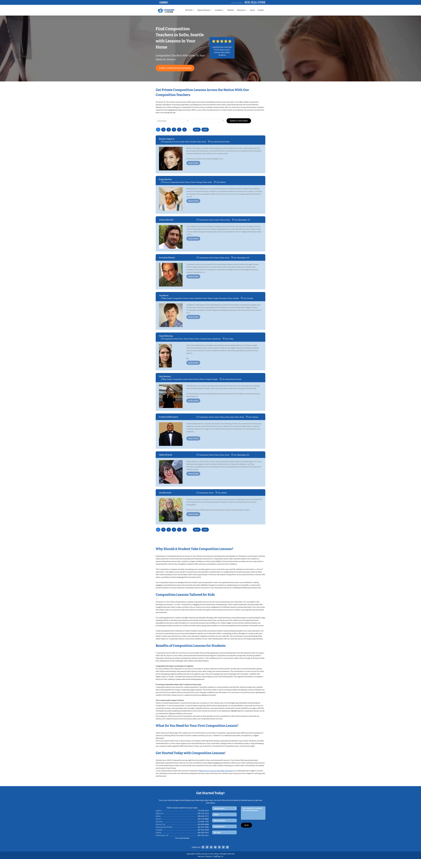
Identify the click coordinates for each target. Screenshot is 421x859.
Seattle (224, 493)
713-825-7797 (203, 821)
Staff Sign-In (218, 856)
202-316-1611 (203, 813)
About (252, 10)
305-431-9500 (203, 827)
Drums (176, 142)
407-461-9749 (203, 830)
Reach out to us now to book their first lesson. (216, 771)
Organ (215, 298)
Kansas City (160, 824)
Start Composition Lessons (175, 68)
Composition (168, 142)
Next (196, 129)
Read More (193, 163)
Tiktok (223, 847)
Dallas (231, 339)
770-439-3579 (203, 811)
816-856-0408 (203, 824)
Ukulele (193, 142)
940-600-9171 (203, 816)
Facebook (203, 847)
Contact (261, 10)
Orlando (250, 298)
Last (205, 129)
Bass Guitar (167, 298)
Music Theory (185, 182)
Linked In (211, 847)
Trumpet (203, 339)
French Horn (178, 339)
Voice (204, 142)
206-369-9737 (203, 832)
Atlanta (223, 182)
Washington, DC (244, 220)
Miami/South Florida (221, 142)
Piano (187, 142)
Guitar (181, 142)
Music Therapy (196, 182)
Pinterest (219, 847)
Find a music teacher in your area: (182, 808)
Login (163, 2)
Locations (218, 10)
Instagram (227, 847)
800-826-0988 (254, 2)
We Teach (188, 10)
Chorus (166, 182)
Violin (199, 142)
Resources (241, 10)
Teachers (230, 10)
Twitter (207, 847)
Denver (158, 819)
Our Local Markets (182, 838)
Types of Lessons (203, 10)
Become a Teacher (205, 856)
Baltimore (160, 813)
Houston (159, 822)
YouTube (215, 847)
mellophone (216, 339)
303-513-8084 (203, 819)
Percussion (223, 298)
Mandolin (198, 298)
